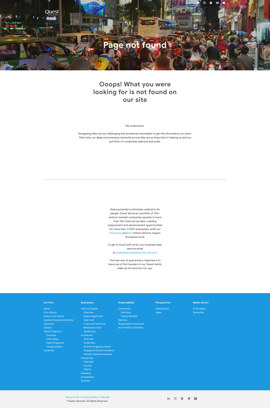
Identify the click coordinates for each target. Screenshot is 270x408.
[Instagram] (204, 2)
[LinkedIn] (198, 2)
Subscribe (198, 312)
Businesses (87, 302)
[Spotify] (210, 2)
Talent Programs (52, 331)
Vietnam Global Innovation (98, 354)
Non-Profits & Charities (130, 327)
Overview (51, 335)
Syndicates (90, 331)
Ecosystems (87, 377)
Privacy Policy (89, 397)
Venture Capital (89, 308)
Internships (52, 339)
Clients (87, 369)
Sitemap (105, 397)
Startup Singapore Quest (97, 346)
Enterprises (87, 358)
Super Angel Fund (93, 316)
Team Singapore (55, 342)
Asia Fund (89, 320)
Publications (162, 308)
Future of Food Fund (95, 323)
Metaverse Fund (92, 327)
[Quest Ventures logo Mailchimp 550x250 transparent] (52, 12)
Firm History (50, 312)
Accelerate (87, 335)
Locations (49, 350)
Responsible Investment (131, 323)
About (47, 308)
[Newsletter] (217, 2)
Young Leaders (54, 346)
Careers (48, 327)
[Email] (223, 2)
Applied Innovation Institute (58, 320)
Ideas (158, 312)
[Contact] (195, 399)
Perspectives (163, 302)
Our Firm (49, 302)
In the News (199, 308)
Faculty (88, 365)
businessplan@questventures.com (136, 252)
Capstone (49, 323)
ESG (130, 233)
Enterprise (116, 233)
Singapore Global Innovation (99, 350)
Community (124, 308)
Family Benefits (129, 316)
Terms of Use (72, 397)
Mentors (122, 320)
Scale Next (89, 342)
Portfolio (85, 380)
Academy (86, 373)
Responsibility (126, 302)
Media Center (201, 302)
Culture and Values (54, 316)
